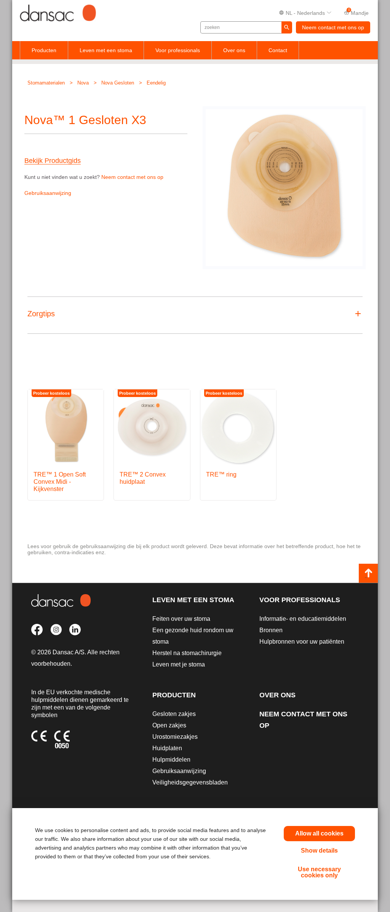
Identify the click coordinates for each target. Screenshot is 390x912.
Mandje (358, 12)
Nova (83, 83)
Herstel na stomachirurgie (187, 653)
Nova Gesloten (117, 83)
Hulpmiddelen (171, 759)
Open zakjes (169, 725)
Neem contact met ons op (333, 27)
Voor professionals (177, 50)
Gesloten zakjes (174, 714)
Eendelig (156, 83)
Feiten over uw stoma (181, 618)
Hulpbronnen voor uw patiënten (301, 641)
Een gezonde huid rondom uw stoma (192, 636)
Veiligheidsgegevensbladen (190, 782)
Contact (278, 50)
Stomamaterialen (46, 83)
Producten (44, 50)
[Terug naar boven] (368, 573)
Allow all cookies (319, 833)
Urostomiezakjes (175, 736)
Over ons (234, 50)
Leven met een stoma (106, 50)
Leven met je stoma (178, 664)
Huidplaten (167, 748)
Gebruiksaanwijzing (47, 193)
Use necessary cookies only (319, 872)
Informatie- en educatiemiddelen (302, 618)
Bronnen (271, 630)
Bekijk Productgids (52, 160)
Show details (319, 850)
